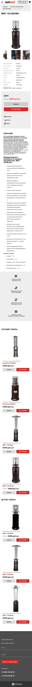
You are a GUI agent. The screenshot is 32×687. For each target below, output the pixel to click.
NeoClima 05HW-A (9, 404)
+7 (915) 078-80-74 (22, 3)
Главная (5, 6)
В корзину (24, 369)
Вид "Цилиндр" (7, 8)
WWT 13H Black (8, 533)
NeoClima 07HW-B (9, 363)
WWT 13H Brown (8, 486)
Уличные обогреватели (16, 6)
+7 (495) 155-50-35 (22, 1)
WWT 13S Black (8, 615)
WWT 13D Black (8, 445)
